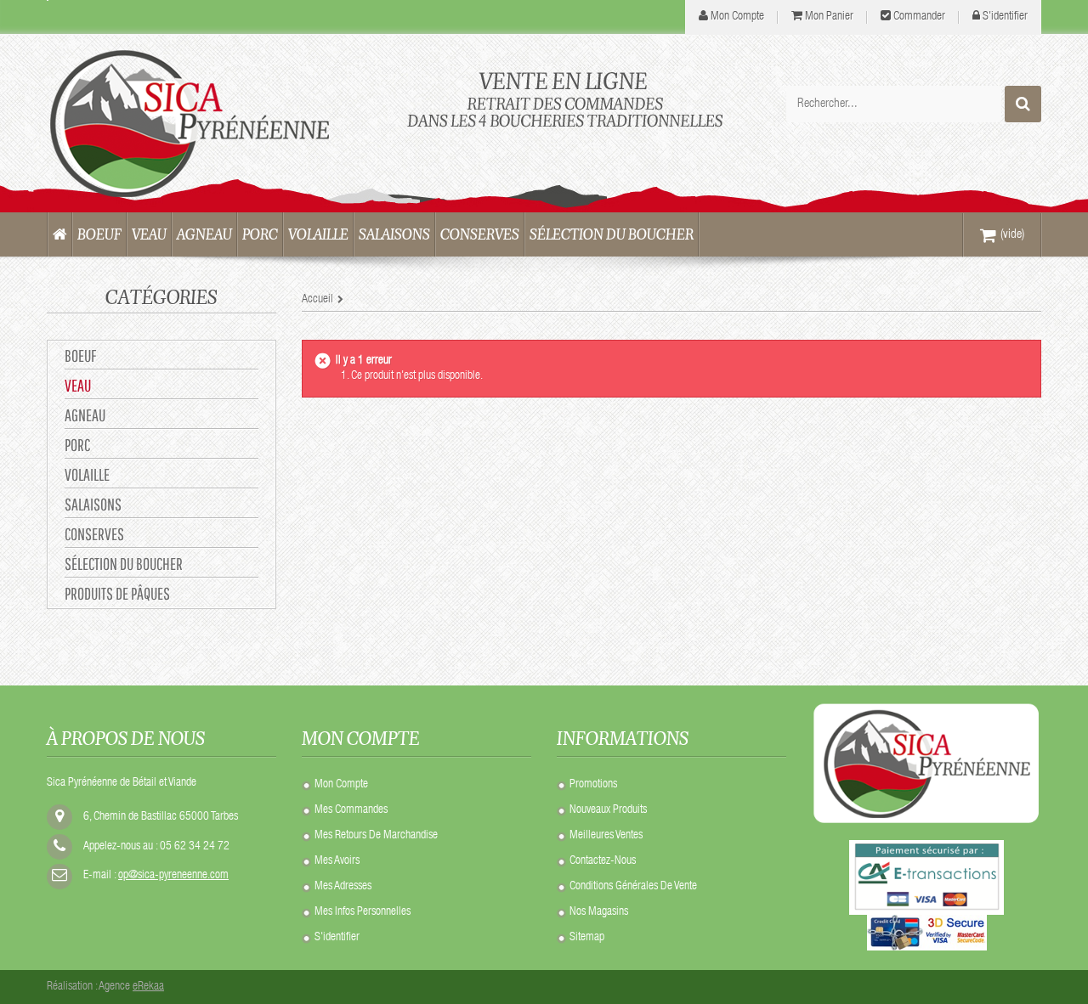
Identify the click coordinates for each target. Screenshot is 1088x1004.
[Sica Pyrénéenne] (204, 124)
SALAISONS (93, 504)
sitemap (587, 938)
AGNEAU (85, 415)
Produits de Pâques (117, 593)
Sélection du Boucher (124, 563)
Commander (919, 17)
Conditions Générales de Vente (633, 887)
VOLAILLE (87, 474)
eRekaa (148, 987)
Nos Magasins (599, 912)
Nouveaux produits (608, 810)
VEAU (78, 385)
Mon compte (341, 785)
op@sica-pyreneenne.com (173, 876)
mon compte (737, 17)
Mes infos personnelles (362, 912)
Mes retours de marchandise (376, 836)
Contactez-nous (603, 861)
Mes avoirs (337, 861)
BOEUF (80, 355)
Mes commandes (351, 810)
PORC (77, 444)
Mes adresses (342, 887)
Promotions (593, 785)
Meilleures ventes (606, 836)
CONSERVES (94, 534)
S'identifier (1005, 17)
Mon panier (829, 17)
